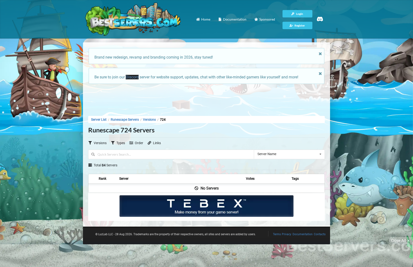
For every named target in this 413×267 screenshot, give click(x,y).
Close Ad (398, 240)
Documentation (303, 234)
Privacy (286, 234)
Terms (277, 234)
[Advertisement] (206, 98)
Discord (132, 77)
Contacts (320, 234)
